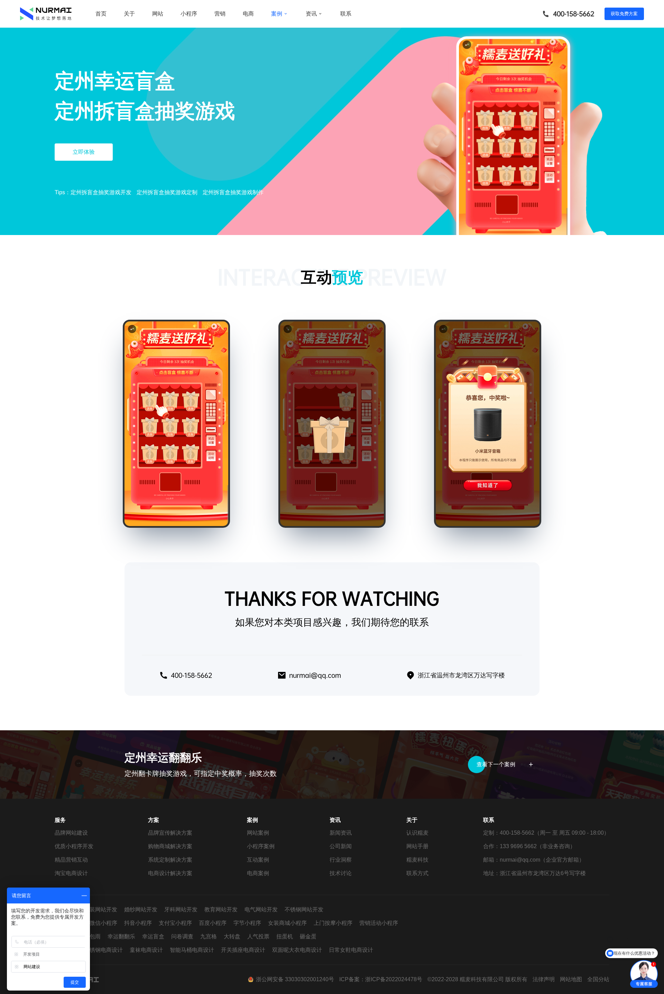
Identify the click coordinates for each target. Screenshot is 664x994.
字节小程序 (247, 923)
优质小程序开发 (74, 846)
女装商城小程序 (287, 923)
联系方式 (417, 873)
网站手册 (417, 846)
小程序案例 (261, 846)
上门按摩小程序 (333, 923)
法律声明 (544, 979)
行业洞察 (341, 860)
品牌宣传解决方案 (170, 833)
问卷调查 (182, 936)
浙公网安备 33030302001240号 (295, 979)
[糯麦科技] (46, 13)
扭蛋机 (284, 936)
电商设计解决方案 (170, 873)
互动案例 (258, 860)
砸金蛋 (308, 936)
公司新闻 (341, 846)
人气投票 (258, 936)
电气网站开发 (261, 909)
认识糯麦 (417, 833)
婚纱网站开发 (140, 909)
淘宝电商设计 (71, 873)
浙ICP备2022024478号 (393, 979)
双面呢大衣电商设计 (297, 950)
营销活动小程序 (378, 923)
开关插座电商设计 (243, 950)
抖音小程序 (138, 923)
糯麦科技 (417, 860)
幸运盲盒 (153, 936)
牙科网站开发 (180, 909)
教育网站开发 (221, 909)
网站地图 (571, 979)
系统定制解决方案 (170, 860)
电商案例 (258, 873)
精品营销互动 (71, 860)
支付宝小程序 (175, 923)
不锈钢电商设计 (103, 950)
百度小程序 (213, 923)
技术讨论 (341, 873)
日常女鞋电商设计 (351, 950)
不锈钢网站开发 (304, 909)
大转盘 (232, 936)
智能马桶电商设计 (192, 950)
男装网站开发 (100, 909)
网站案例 (258, 833)
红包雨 (92, 936)
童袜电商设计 (146, 950)
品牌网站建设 (71, 833)
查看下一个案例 (496, 764)
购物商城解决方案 (170, 846)
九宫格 (208, 936)
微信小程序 (103, 923)
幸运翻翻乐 (121, 936)
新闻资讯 (341, 833)
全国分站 (598, 979)
